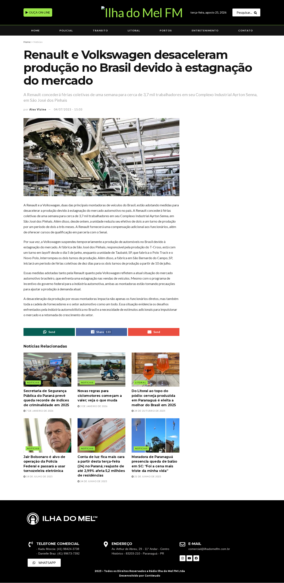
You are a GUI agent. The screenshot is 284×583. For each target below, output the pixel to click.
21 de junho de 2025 (147, 476)
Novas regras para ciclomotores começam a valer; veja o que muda (100, 395)
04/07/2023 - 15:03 (68, 109)
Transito (100, 30)
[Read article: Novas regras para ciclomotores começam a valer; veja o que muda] (101, 370)
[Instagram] (182, 558)
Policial (66, 30)
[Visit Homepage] (142, 12)
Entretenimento (205, 30)
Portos (166, 30)
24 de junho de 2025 (93, 481)
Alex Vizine (37, 109)
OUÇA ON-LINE (39, 12)
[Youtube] (189, 558)
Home (35, 30)
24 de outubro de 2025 (149, 410)
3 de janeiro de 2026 (93, 406)
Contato (245, 30)
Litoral (134, 30)
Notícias (38, 41)
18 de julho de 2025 (39, 476)
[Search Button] (256, 12)
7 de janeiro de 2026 (39, 410)
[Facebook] (196, 558)
